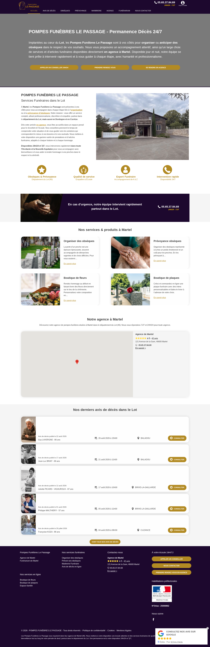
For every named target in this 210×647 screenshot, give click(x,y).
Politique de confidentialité (94, 631)
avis (155, 338)
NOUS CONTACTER (143, 11)
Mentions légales (124, 631)
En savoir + (140, 348)
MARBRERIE (96, 11)
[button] (77, 362)
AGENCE (110, 11)
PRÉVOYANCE (80, 11)
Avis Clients (177, 642)
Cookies (111, 631)
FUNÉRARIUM (124, 11)
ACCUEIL (34, 11)
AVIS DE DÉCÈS (49, 11)
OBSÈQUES (65, 11)
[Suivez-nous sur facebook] (155, 620)
